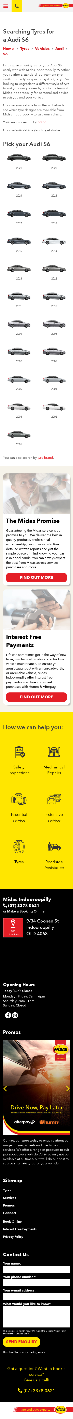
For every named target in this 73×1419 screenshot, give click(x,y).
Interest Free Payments (19, 1229)
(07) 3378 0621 (23, 905)
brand (42, 122)
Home (8, 48)
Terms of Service (15, 1333)
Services (9, 1198)
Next (68, 1087)
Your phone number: (19, 1277)
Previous (5, 1087)
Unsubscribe (10, 1352)
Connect (9, 1213)
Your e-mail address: (19, 1290)
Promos (9, 1205)
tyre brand (45, 457)
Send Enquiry (21, 1342)
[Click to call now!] (17, 6)
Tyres (7, 1190)
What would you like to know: (27, 1304)
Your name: (12, 1263)
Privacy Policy (13, 1236)
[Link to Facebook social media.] (8, 1015)
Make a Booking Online (26, 911)
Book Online (12, 1221)
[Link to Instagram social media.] (15, 1015)
